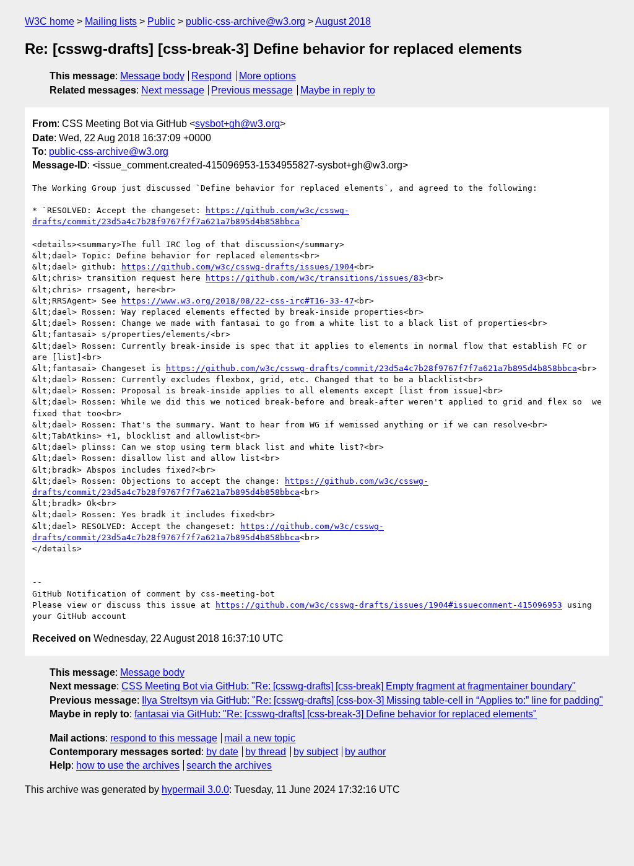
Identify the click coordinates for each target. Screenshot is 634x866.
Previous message (252, 90)
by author (365, 751)
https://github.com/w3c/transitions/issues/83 (314, 277)
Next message (172, 90)
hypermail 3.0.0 (195, 789)
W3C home (49, 21)
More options (267, 76)
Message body (152, 76)
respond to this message (163, 738)
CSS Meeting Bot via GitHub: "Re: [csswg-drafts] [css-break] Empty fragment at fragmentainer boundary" (348, 686)
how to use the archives (128, 765)
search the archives (229, 765)
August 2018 (343, 21)
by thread (265, 751)
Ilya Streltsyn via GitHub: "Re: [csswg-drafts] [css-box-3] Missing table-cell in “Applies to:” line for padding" (372, 700)
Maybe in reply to (337, 90)
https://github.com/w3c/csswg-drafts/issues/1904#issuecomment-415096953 (388, 605)
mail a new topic (259, 738)
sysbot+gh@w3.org (237, 123)
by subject (315, 751)
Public (161, 21)
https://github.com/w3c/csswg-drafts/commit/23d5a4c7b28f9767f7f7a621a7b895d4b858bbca (371, 368)
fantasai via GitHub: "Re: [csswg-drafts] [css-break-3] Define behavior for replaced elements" (335, 714)
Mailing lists (111, 21)
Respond (211, 76)
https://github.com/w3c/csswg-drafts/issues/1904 (237, 266)
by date (222, 751)
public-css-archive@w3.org (245, 21)
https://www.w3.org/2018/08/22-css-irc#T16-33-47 (237, 300)
